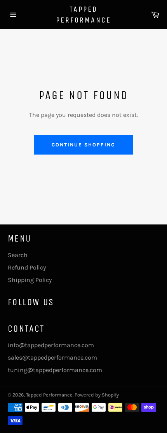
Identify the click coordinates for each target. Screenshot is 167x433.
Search (18, 255)
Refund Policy (27, 267)
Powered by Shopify (97, 395)
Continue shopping (83, 145)
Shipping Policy (30, 279)
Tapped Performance (83, 14)
